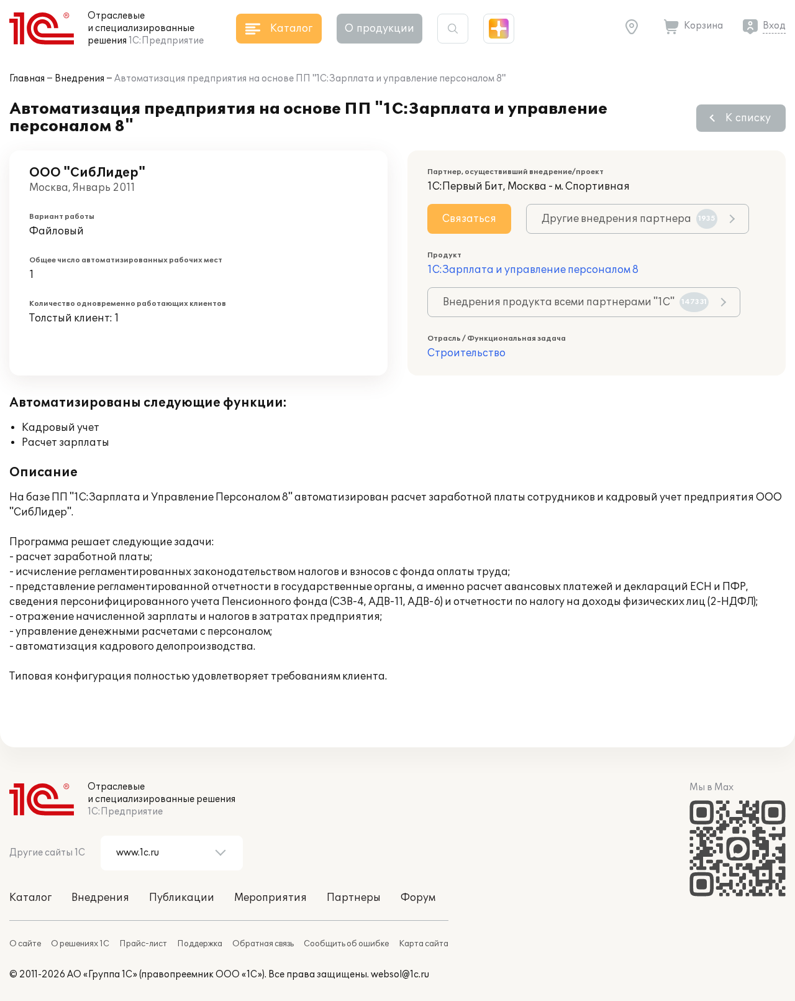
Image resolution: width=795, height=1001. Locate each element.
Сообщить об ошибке (346, 944)
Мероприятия (270, 898)
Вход (774, 26)
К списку (748, 118)
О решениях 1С (80, 944)
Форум (418, 898)
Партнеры (354, 898)
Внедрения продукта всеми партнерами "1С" (575, 302)
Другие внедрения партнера (629, 219)
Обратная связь (263, 944)
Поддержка (199, 944)
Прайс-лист (143, 944)
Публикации (181, 898)
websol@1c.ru (400, 974)
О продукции (379, 28)
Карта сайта (423, 944)
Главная (27, 78)
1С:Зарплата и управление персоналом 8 (532, 270)
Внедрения (79, 78)
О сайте (25, 944)
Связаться (469, 219)
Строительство (466, 353)
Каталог (30, 898)
